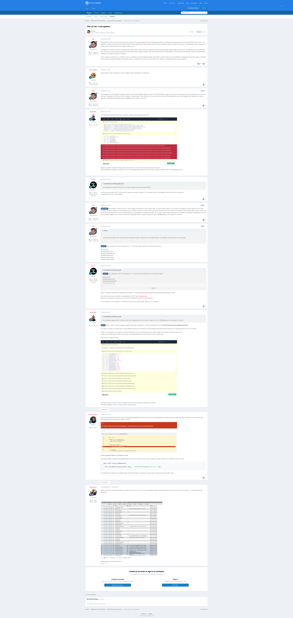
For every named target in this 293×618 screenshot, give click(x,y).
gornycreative (93, 414)
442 (92, 192)
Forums (93, 8)
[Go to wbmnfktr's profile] (93, 117)
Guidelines (89, 16)
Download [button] (194, 3)
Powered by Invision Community (146, 615)
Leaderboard (118, 12)
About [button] (165, 3)
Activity (96, 12)
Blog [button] (187, 3)
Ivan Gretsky (93, 70)
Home (86, 8)
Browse (89, 12)
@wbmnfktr (105, 208)
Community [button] (180, 3)
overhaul (143, 42)
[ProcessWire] (93, 3)
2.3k (91, 125)
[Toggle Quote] (103, 183)
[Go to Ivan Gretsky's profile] (93, 75)
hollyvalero (93, 487)
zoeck (93, 179)
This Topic (200, 12)
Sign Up (204, 8)
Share (192, 31)
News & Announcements (108, 33)
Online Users (103, 16)
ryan (94, 31)
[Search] (206, 13)
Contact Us (144, 613)
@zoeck (104, 246)
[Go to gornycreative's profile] (93, 419)
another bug (143, 296)
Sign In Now (175, 585)
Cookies (150, 613)
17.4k (91, 52)
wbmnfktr (93, 111)
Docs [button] (206, 3)
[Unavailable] (139, 141)
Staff (95, 16)
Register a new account (117, 585)
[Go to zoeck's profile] (93, 184)
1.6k (91, 83)
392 (92, 427)
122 (92, 500)
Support (103, 12)
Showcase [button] (172, 3)
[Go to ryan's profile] (88, 31)
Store (110, 12)
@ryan (103, 325)
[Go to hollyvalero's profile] (93, 492)
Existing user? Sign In (193, 8)
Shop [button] (200, 3)
